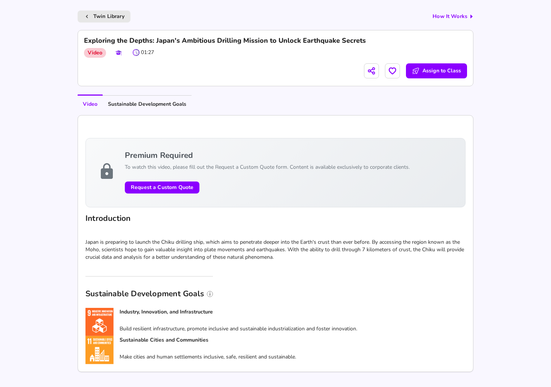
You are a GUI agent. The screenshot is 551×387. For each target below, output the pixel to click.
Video (90, 104)
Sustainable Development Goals (147, 104)
